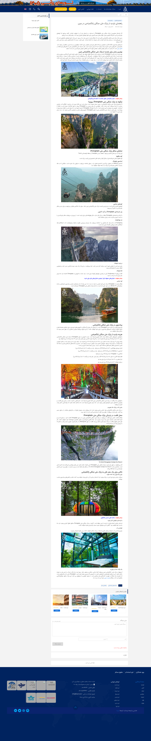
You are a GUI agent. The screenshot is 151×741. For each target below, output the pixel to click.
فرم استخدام (129, 672)
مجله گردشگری (139, 682)
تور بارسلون (116, 700)
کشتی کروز (81, 9)
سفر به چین (107, 578)
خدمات (99, 9)
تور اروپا (117, 706)
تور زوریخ (117, 694)
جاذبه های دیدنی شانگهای (108, 518)
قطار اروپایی (90, 9)
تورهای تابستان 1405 (61, 9)
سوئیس (142, 694)
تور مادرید (117, 703)
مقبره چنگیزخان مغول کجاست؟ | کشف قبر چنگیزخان (101, 99)
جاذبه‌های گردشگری (118, 20)
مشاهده (114, 610)
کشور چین (119, 48)
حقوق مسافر (119, 672)
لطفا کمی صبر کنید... (90, 663)
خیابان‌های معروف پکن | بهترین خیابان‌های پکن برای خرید (99, 278)
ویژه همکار (72, 9)
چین (120, 15)
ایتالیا (143, 691)
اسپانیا (142, 697)
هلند (143, 700)
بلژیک (142, 703)
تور (120, 9)
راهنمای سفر (110, 20)
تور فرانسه (117, 685)
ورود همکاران (140, 672)
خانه (126, 15)
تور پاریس (117, 697)
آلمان (143, 688)
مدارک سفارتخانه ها (109, 9)
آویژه (117, 710)
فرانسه (142, 685)
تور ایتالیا (117, 688)
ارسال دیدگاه (58, 644)
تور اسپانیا (117, 691)
